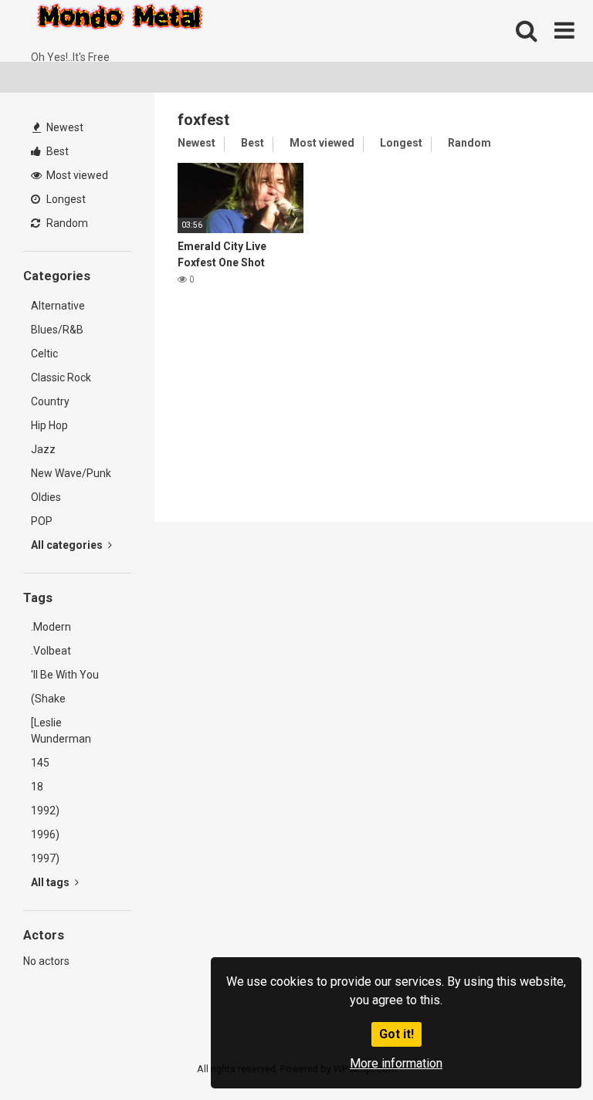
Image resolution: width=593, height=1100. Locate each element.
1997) (45, 858)
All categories (68, 545)
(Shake (48, 698)
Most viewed (76, 175)
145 (40, 762)
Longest (65, 199)
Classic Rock (61, 377)
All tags (51, 882)
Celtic (44, 353)
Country (50, 401)
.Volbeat (51, 651)
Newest (63, 127)
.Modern (51, 627)
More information (396, 1063)
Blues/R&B (57, 329)
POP (42, 521)
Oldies (46, 497)
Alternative (58, 306)
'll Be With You (65, 674)
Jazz (43, 449)
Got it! (396, 1034)
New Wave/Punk (71, 473)
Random (66, 223)
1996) (45, 834)
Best (56, 151)
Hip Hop (49, 425)
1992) (45, 810)
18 (37, 786)
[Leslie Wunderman (61, 730)
